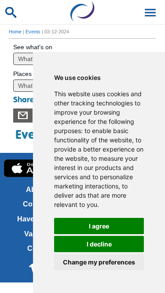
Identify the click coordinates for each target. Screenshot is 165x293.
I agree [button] (99, 226)
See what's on (32, 47)
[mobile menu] (148, 11)
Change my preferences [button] (99, 262)
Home (15, 31)
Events (33, 31)
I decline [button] (99, 244)
